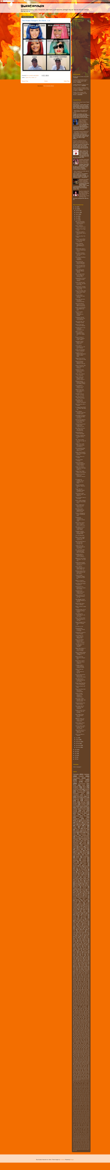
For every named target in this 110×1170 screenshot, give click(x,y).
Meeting (74, 1097)
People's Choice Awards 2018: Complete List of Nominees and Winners (80, 93)
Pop (80, 952)
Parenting (75, 1002)
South (86, 984)
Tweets (87, 1031)
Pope (80, 1002)
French (82, 1059)
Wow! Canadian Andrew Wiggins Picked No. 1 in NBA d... (81, 653)
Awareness (76, 799)
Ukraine (76, 1033)
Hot (79, 1120)
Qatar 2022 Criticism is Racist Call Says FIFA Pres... (80, 731)
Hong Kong (75, 1120)
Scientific (86, 983)
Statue (83, 1143)
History (77, 886)
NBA (88, 848)
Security (83, 1102)
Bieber (74, 1008)
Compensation (75, 1084)
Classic (86, 1111)
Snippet (86, 1142)
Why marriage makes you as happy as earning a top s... (80, 275)
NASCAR (86, 1127)
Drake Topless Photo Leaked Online (80, 723)
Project (87, 1028)
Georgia (74, 1061)
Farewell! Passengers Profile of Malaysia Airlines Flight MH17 (84, 180)
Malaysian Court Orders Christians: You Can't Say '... (81, 559)
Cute (81, 963)
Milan (74, 1127)
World (85, 875)
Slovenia (87, 1102)
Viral (80, 1019)
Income (80, 1039)
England (75, 1058)
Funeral (86, 1037)
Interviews (75, 843)
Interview (80, 895)
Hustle (74, 1062)
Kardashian (75, 1026)
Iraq (74, 1025)
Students (87, 1003)
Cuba (74, 1036)
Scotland (76, 1072)
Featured (83, 803)
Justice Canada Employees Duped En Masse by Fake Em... (80, 577)
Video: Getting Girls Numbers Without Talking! (80, 271)
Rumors (77, 920)
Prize (83, 1068)
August (77, 739)
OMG (85, 841)
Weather (75, 961)
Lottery (84, 1063)
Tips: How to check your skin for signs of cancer (81, 441)
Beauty (87, 850)
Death (81, 909)
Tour (76, 1005)
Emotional (85, 1057)
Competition (77, 921)
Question (83, 990)
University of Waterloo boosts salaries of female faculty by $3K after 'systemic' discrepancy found (80, 142)
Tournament (83, 916)
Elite (87, 1115)
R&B (78, 1137)
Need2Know (78, 945)
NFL (88, 883)
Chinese (77, 944)
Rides (80, 1071)
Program (86, 1002)
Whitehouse (75, 1006)
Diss (80, 865)
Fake (76, 1037)
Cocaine (80, 1035)
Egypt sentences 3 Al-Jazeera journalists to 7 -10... (80, 596)
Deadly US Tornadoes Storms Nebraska (80, 350)
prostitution (77, 1080)
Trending (75, 839)
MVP (74, 1125)
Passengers (75, 1044)
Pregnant (85, 968)
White (81, 961)
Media (86, 893)
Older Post (66, 81)
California (75, 1053)
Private (78, 1068)
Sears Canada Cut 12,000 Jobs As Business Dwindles (81, 172)
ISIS (81, 893)
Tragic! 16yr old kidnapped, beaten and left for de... (80, 490)
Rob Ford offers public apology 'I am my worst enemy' (80, 727)
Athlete (81, 832)
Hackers (86, 1024)
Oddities (81, 806)
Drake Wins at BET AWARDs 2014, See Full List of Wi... (80, 700)
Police (77, 857)
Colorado (82, 1112)
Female (86, 1058)
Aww (74, 929)
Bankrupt (80, 1110)
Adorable (86, 1049)
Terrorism (86, 799)
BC (82, 955)
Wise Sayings (86, 899)
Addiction (74, 1105)
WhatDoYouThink (83, 897)
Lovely (84, 859)
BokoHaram (81, 978)
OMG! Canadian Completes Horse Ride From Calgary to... (80, 333)
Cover (83, 1008)
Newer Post (25, 81)
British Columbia (83, 876)
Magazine (77, 883)
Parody (82, 1098)
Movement (77, 1064)
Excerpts (80, 957)
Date (87, 1114)
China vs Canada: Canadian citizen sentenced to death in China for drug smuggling (81, 89)
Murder (74, 941)
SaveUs (84, 843)
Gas (79, 1091)
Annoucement (84, 1007)
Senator (88, 1140)
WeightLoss (83, 1104)
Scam (74, 1102)
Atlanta (78, 1107)
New (84, 788)
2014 (76, 208)
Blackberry (79, 1081)
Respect (74, 1046)
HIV (82, 1091)
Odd (86, 941)
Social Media (85, 811)
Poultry (74, 1135)
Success (79, 1103)
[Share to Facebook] (46, 75)
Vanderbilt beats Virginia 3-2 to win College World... (80, 592)
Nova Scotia (78, 1015)
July (77, 737)
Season (81, 1072)
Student (74, 986)
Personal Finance (77, 902)
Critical (76, 1056)
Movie (85, 940)
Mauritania (81, 1126)
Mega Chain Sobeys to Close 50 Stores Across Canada (80, 649)
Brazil (86, 996)
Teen (82, 954)
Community (75, 1055)
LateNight (75, 889)
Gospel (81, 1119)
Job (88, 944)
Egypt (76, 973)
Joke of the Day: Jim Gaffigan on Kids (80, 322)
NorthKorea (75, 1027)
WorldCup (75, 842)
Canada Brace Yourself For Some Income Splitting (80, 279)
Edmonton (75, 964)
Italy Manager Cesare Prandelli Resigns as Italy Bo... (81, 600)
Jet (87, 1025)
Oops (86, 872)
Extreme (87, 927)
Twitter (74, 913)
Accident (77, 971)
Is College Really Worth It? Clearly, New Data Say (81, 408)
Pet (78, 1067)
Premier (86, 1135)
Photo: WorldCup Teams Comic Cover (80, 226)
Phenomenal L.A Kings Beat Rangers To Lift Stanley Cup (81, 288)
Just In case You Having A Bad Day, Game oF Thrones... (80, 262)
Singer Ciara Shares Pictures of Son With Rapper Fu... (81, 468)
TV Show (86, 795)
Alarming (83, 809)
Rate (84, 1137)
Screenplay (78, 1102)
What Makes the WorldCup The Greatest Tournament (81, 401)
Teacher (78, 1030)
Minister (74, 981)
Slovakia (81, 1142)
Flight (74, 1059)
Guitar (83, 1061)
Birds (74, 1020)
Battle (77, 856)
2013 (76, 207)
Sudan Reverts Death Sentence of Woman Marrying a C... (80, 563)
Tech (78, 807)
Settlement (81, 1141)
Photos (81, 894)
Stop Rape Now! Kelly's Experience (81, 584)
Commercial (85, 1054)
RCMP (85, 952)
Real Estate (75, 954)
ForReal (74, 922)
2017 (76, 753)
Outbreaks (85, 975)
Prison (79, 969)
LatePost (83, 965)
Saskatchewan (79, 928)
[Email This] (42, 75)
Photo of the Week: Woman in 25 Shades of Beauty (80, 641)
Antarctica (75, 1106)
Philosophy (82, 1044)
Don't (74, 806)
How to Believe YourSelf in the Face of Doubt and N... (80, 412)
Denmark (74, 1115)
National (87, 1014)
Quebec (84, 877)
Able (81, 884)
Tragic (74, 827)
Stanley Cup (86, 1017)
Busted (81, 824)
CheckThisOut (77, 855)
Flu (78, 1059)
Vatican (81, 1148)
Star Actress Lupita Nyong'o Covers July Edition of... (81, 494)
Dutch (84, 1115)
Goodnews (83, 862)
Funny (78, 797)
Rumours (81, 904)
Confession (87, 1055)
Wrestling (75, 1049)
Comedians (86, 884)
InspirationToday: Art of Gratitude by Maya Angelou (81, 610)
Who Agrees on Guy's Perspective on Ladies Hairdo (80, 528)
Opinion (87, 855)
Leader (78, 1000)
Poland (86, 1099)
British (85, 923)
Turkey (83, 1103)
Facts (76, 1024)
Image (78, 1062)
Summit (86, 1144)
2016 (76, 751)
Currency (79, 1114)
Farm (82, 1089)
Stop (83, 1003)
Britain (83, 1052)
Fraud (76, 882)
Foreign (74, 1010)
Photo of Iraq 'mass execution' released (80, 325)
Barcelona (86, 1080)
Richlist (86, 1016)
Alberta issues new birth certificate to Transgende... (80, 390)
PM (86, 966)
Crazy (84, 842)
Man (83, 935)
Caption (83, 972)
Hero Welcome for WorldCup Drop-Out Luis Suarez (80, 680)
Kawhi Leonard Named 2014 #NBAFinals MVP (80, 309)
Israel (86, 1039)
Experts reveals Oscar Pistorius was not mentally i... (80, 711)
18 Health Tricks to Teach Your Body (80, 394)
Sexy (76, 1029)
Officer (76, 936)
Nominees (75, 982)
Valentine (75, 1019)
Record (77, 852)
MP (88, 1063)
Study (74, 970)
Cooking (86, 1113)
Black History (76, 996)
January (78, 210)
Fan (79, 1089)
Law (88, 965)
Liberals (81, 1012)
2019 (76, 757)
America (75, 908)
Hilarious (84, 864)
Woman (84, 911)
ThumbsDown (85, 839)
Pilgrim (80, 1133)
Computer (81, 1084)
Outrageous (76, 818)
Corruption (75, 1114)
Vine (81, 1048)
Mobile (88, 1000)
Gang (75, 1091)
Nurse (88, 1027)
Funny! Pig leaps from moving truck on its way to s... (80, 266)
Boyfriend (79, 1020)
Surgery (85, 977)
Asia (84, 810)
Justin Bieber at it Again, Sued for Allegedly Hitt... (79, 636)
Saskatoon (75, 1017)
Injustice (87, 1092)
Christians (82, 1021)
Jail (82, 1062)
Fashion (83, 804)
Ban (78, 929)
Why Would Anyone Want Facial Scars (80, 397)
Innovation (75, 912)
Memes (82, 878)
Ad (83, 1019)
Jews (85, 1121)
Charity (79, 1008)
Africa (84, 786)
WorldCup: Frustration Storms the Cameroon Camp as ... (80, 476)
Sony (82, 984)
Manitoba (81, 905)
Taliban (76, 1018)
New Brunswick (83, 981)
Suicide (80, 970)
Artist (74, 1107)
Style (78, 1144)
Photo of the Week (77, 866)
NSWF (74, 1128)
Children (81, 956)
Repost (74, 870)
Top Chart (79, 790)
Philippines (77, 990)
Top (74, 871)
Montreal (75, 894)
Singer (88, 885)
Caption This (28, 77)
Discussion (81, 919)
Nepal (79, 1128)
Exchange (81, 1058)
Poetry (82, 936)
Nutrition (80, 941)
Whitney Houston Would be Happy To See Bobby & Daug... (81, 382)
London (82, 980)
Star (86, 912)
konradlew (62, 1159)
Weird (78, 1149)
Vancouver (84, 886)
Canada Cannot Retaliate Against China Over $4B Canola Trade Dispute (80, 81)
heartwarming (86, 1078)
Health (87, 782)
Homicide (86, 1091)
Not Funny (80, 872)
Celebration (86, 856)
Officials (81, 1065)
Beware (85, 900)
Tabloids (84, 852)
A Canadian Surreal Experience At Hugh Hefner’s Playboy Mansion (81, 132)
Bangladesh (75, 1110)
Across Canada (77, 789)
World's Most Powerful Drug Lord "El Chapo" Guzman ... (81, 453)
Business (75, 909)
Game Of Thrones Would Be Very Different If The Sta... (81, 362)
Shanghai (86, 1141)
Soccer (87, 818)
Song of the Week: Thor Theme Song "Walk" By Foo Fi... (81, 292)
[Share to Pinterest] (48, 75)
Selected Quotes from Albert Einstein (80, 703)
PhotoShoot (75, 911)
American (87, 961)
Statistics (87, 866)
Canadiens (86, 1082)
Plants (74, 1134)
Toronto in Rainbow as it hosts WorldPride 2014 (80, 514)
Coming (87, 1112)
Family (75, 804)
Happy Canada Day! (83, 150)
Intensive (75, 1121)
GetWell (87, 1010)
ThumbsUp (76, 863)
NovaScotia (82, 1027)
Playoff (82, 1099)
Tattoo (84, 1047)
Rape (74, 1003)
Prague (78, 1135)
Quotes (76, 885)
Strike (87, 1143)
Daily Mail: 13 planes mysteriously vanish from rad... (80, 254)
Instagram (84, 901)
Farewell (81, 848)
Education (75, 873)
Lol (35, 77)
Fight (78, 997)
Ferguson (83, 944)
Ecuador (74, 1088)
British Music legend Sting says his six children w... (80, 662)
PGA (86, 1065)
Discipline (79, 1115)
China (77, 938)
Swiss (79, 1145)
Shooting (79, 1003)
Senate (84, 1140)
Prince (74, 969)
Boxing (85, 934)
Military (78, 841)
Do (86, 956)
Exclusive (75, 864)
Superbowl (87, 970)
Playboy (82, 1067)
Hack (81, 998)
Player (86, 982)
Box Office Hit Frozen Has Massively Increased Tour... (80, 429)
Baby (74, 925)
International (76, 831)
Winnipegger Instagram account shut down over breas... (80, 416)
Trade (86, 992)
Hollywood (76, 845)
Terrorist (81, 959)
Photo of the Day (76, 1099)
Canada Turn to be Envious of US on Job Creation (80, 371)
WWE (81, 1005)
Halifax (86, 998)
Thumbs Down (76, 948)
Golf (80, 988)
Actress (74, 898)
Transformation (85, 1075)
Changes (85, 962)
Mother (74, 926)
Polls (78, 1134)
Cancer (74, 943)
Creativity (85, 921)
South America (83, 915)
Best (88, 1034)
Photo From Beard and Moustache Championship (80, 690)
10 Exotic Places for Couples (80, 457)
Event (87, 1088)
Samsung (80, 1046)
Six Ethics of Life (79, 626)
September (78, 741)
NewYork (85, 974)
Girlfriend (82, 964)
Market (83, 929)
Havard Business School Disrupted (80, 433)
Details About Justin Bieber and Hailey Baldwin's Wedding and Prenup (80, 111)
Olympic (77, 966)
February (78, 212)
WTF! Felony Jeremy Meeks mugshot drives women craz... (81, 524)
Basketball (78, 900)
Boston (83, 1081)
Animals (83, 827)
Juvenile (75, 859)
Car (74, 935)
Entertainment (81, 792)
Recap (86, 1045)
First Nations (79, 1009)
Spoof (74, 1030)
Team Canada (80, 992)
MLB (78, 1096)
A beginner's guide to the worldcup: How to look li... (81, 233)
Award (77, 955)
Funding (82, 997)
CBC (75, 1082)
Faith (85, 822)
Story (85, 947)
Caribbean (75, 1083)
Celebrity (87, 978)
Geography (75, 1038)
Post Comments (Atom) (49, 85)
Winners (78, 993)
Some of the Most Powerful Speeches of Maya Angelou (80, 463)
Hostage (79, 1092)
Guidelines (86, 1119)
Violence (81, 891)
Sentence (75, 959)
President (85, 914)
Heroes (74, 940)
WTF (74, 862)
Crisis (81, 780)
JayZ (82, 1121)
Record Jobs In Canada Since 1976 (80, 76)
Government (80, 796)
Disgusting (84, 938)
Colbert (74, 1112)
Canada (76, 774)
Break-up (86, 987)
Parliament (84, 1043)
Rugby (75, 1140)
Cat (80, 1083)
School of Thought (83, 870)
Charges (87, 943)
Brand (80, 987)
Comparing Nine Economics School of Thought (80, 629)
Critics (81, 1056)
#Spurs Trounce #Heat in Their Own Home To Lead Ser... (80, 240)
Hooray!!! (75, 989)
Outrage (77, 1043)
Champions (80, 943)
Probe (86, 1068)
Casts (83, 1111)
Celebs (32, 77)
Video (83, 785)
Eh (87, 1008)
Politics (78, 836)
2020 (76, 759)
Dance (79, 1057)
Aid (77, 1034)
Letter (86, 1040)
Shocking (85, 991)
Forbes (86, 1009)
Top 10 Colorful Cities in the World (81, 498)
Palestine (75, 1066)
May (77, 218)
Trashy (81, 937)
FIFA (74, 997)
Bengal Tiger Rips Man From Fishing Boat (80, 684)
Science (75, 915)
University (85, 948)
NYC (86, 958)
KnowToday (86, 1062)
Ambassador (75, 1007)
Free (85, 1090)
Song (78, 984)
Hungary (83, 1120)
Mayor (86, 1026)
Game (86, 957)
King (81, 1026)
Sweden (74, 1145)
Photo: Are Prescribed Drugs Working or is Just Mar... (80, 619)
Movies (83, 883)
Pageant (85, 1015)
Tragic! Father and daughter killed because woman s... (80, 378)
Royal (80, 983)
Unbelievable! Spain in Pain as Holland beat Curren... (81, 250)
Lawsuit (87, 882)
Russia (74, 947)
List (81, 907)
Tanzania (79, 1047)
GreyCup (81, 1038)
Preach (82, 1135)
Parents (80, 1066)
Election (85, 865)
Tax (81, 1018)
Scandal (87, 789)
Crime (86, 905)
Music (84, 797)
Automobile (84, 908)
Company (75, 963)
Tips (77, 820)
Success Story (76, 875)
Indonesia (80, 999)
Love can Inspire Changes (79, 460)
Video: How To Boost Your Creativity (80, 374)
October (78, 743)
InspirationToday (77, 850)
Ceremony (81, 1053)
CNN (88, 1020)
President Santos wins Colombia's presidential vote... (80, 329)
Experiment (75, 1089)
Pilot (87, 1133)
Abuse (86, 1033)
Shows (80, 1029)
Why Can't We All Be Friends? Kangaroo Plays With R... (80, 223)
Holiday (85, 988)
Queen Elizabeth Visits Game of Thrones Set (80, 623)
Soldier (74, 1143)
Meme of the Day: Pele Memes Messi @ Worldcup (81, 366)
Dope (81, 873)
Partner (86, 1098)
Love (77, 838)
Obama (74, 975)
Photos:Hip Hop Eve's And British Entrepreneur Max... (80, 300)
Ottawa (78, 849)
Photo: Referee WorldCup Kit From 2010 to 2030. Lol (80, 568)
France (81, 1090)
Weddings (75, 949)
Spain (75, 1103)
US (88, 778)
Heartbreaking (83, 922)
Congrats (75, 880)
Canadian (76, 778)
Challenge (85, 1083)
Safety (88, 1071)
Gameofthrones (81, 1010)
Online (82, 966)
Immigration (75, 878)
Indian (84, 1092)
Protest (87, 878)
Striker (74, 1144)
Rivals (76, 884)
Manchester (85, 1125)
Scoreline (85, 969)
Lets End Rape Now (80, 535)
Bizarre (84, 887)
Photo (74, 785)
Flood (77, 1090)
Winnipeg (75, 860)
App (80, 1034)
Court (74, 824)
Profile (78, 1136)
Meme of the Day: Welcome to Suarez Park (80, 658)
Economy (83, 834)
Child (88, 972)
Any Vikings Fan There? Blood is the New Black (80, 615)
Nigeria (86, 1001)
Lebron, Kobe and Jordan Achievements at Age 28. (80, 671)
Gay (85, 849)
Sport (75, 782)
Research (75, 865)
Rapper (77, 890)
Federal (79, 933)
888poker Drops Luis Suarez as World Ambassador (80, 720)
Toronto (75, 810)
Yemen (82, 1149)
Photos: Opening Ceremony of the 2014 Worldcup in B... (80, 245)
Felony (75, 1118)
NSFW (83, 1014)
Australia (85, 942)
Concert (81, 1055)
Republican (75, 1071)
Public (82, 1045)
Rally (86, 895)
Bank (86, 986)
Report (85, 945)
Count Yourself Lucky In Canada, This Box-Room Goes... (81, 283)
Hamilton (75, 1039)
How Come (80, 813)
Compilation (84, 892)
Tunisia (74, 1148)
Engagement (86, 1036)
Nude (74, 934)
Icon (88, 913)
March (77, 214)
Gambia (84, 1118)
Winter (86, 1048)
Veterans (75, 1077)
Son (80, 947)
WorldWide (84, 838)
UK (78, 800)
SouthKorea (80, 1073)
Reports (81, 817)
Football (87, 880)
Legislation (75, 907)
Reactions (75, 983)
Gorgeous (76, 1119)
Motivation (86, 816)
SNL (84, 1071)
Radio (81, 1137)
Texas (88, 1074)
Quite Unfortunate (81, 829)
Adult (74, 1034)
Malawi (79, 1125)
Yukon (85, 1149)
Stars (80, 1074)
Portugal (86, 1134)
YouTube (80, 1049)
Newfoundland (86, 989)
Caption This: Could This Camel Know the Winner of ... (80, 445)
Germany (87, 997)
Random (77, 879)
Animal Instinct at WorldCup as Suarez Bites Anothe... (81, 588)
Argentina (86, 1106)
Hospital (74, 999)
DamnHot (87, 949)
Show (74, 984)
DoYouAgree (75, 877)
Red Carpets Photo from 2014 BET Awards (80, 715)
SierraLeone (75, 1142)
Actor (76, 927)
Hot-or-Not (75, 893)
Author (84, 1034)
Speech (86, 1046)
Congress (86, 1035)
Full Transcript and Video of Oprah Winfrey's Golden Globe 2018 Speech (83, 121)
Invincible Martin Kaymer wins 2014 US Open (80, 296)
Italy (74, 1000)
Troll (86, 928)
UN (73, 993)
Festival (85, 951)
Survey (74, 1047)
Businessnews (76, 918)
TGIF (84, 1074)
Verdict (75, 853)
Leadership (76, 1095)
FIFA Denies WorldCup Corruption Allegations (80, 258)
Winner (80, 986)
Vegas (86, 1076)
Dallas (74, 1057)
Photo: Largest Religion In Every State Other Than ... (81, 501)
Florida (82, 979)
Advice (80, 1105)
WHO (74, 1104)
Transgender (82, 1031)
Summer (82, 1144)
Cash (79, 1111)
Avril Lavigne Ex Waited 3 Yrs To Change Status (80, 386)
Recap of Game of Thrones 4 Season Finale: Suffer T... (80, 338)
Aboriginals (84, 1006)
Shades (86, 1072)
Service (76, 1141)
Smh (74, 1073)
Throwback (75, 1031)
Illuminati (87, 1120)
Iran (79, 1121)
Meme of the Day (76, 1014)
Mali (87, 1096)
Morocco (77, 1127)
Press (74, 923)
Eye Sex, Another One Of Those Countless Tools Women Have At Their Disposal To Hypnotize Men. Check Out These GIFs (84, 194)
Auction (82, 1107)
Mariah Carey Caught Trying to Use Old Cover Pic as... (80, 538)
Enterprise (82, 973)
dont (87, 1104)
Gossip (81, 882)
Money (87, 935)
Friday (88, 1090)
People (74, 1067)
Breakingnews (76, 899)
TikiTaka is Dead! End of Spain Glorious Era (80, 436)
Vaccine (76, 1048)
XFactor (74, 1078)
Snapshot (75, 786)
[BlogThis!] (44, 75)
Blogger (72, 1159)
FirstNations (80, 1037)
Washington (81, 1077)
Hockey (74, 876)
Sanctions (79, 1140)
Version (87, 1103)
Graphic (80, 1024)
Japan (83, 1025)
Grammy (76, 998)
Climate (76, 1054)
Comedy (75, 988)
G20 (87, 1059)
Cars (76, 1035)
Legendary (82, 1095)
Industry (80, 989)
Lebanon (76, 1063)
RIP (88, 796)
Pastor (86, 1066)
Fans (88, 973)
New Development (83, 869)
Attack (84, 898)
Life (78, 980)
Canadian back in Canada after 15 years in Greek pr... (80, 555)
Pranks (74, 977)
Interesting (76, 816)
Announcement (85, 821)
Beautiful (87, 971)
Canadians (76, 795)
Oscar (79, 975)
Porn (87, 1067)
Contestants (81, 1113)
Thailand (86, 1145)
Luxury (74, 1096)
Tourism (75, 897)
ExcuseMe (86, 836)
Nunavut (80, 1129)
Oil (73, 942)
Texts (82, 1145)
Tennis (79, 923)
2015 (76, 749)
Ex (73, 1009)
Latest (87, 1122)
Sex (88, 806)
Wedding (87, 891)
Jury (88, 964)
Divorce (74, 951)
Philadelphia (75, 1133)
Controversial (81, 783)
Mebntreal (86, 1126)
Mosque (82, 1127)
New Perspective (78, 1001)
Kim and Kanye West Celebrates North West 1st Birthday (80, 551)
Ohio (74, 1098)
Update (86, 774)
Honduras (74, 1092)
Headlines (76, 788)
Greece (81, 1011)
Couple (83, 890)
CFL (87, 1052)
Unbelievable (85, 835)
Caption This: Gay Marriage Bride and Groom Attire (80, 547)
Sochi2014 (85, 1029)
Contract (86, 1084)
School (79, 934)
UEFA (78, 1148)
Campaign (78, 825)
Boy (79, 1052)
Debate (85, 863)
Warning (74, 1149)
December (78, 747)
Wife (81, 949)
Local (87, 1095)
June (77, 219)
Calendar (80, 1082)
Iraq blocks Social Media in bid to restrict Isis (79, 342)
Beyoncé (77, 972)
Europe (75, 803)
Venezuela (86, 1148)
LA (83, 1040)
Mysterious (81, 930)
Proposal (75, 1016)
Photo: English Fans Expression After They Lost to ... (80, 506)
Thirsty (74, 916)
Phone (76, 1028)
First (84, 913)
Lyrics (86, 980)
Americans (85, 1105)
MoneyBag (86, 828)
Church (87, 1021)
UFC (88, 1047)
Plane (79, 968)
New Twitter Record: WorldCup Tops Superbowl (80, 707)
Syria (74, 992)
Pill (83, 1133)
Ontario (84, 860)
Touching (75, 821)
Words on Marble (80, 868)
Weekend (78, 1104)
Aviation (77, 892)
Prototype (87, 1136)
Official (87, 1097)
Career (79, 871)
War (86, 959)
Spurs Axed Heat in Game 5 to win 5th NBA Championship (80, 304)
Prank (74, 1068)
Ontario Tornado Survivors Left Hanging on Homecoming (79, 695)
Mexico (83, 1000)
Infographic (77, 914)
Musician (80, 958)
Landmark (85, 906)
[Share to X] (45, 75)
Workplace (85, 993)
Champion (84, 879)
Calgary (85, 918)
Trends (87, 954)
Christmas (87, 920)
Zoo (88, 1149)
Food (87, 979)
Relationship (81, 932)
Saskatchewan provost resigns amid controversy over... (80, 425)
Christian (87, 1053)
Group (86, 1038)
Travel (86, 1018)
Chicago (76, 1021)
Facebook (77, 979)
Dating (87, 824)
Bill (87, 1019)
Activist (82, 1080)
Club (80, 1054)
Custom (86, 1056)
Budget (84, 1020)
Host (87, 1011)
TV (81, 920)
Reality (81, 912)
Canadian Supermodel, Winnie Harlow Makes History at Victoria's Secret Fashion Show (84, 161)
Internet (85, 925)
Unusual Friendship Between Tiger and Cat (80, 486)
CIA (75, 1111)
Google (76, 1011)
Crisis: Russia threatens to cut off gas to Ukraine (80, 346)
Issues (74, 980)
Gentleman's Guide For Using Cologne (80, 633)
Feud (74, 1090)
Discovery (78, 822)
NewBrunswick (85, 1128)
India (74, 958)
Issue (85, 933)
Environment (81, 1088)
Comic (79, 913)
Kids (80, 1040)
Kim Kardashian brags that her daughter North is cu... (80, 449)
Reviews (82, 885)
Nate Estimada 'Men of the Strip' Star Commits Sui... (80, 542)
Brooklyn (87, 1110)
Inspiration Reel (78, 793)
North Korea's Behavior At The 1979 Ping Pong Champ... (80, 421)
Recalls (88, 1137)
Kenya (76, 965)
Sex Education (78, 991)
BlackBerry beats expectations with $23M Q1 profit (80, 510)
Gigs (78, 935)
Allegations (75, 887)
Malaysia (82, 1096)
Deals (84, 857)
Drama (85, 963)
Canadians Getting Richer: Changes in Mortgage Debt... (80, 532)
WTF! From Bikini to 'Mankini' (80, 735)
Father (80, 951)
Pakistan (81, 982)
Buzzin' (81, 846)
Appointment (80, 1106)
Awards (75, 811)
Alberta (81, 880)
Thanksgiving (77, 1075)
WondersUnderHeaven (84, 926)
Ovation (78, 1098)
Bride (84, 1110)
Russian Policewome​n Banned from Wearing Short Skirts (81, 676)
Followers (79, 1118)
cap (75, 1150)
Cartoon (74, 919)
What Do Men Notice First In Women (80, 604)
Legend (75, 835)
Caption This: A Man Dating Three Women (81, 472)
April (77, 216)
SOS (83, 814)
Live (81, 1063)
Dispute (85, 950)
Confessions (75, 1113)
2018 (76, 755)
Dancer (84, 1114)
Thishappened (85, 1030)
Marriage (83, 802)
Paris (88, 919)
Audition (86, 1107)
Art (79, 908)
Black (79, 925)
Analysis (87, 937)
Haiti (87, 1061)
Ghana (88, 1118)
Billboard (74, 1081)
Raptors (80, 1016)
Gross (79, 1061)
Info (86, 909)
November (78, 745)
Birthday (74, 978)
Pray (79, 942)
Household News (77, 906)
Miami (79, 1097)
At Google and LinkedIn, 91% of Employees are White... (80, 481)
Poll (80, 1028)
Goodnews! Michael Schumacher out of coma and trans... (80, 318)
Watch (81, 1033)
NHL (86, 907)
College (78, 1112)
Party (74, 968)
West (86, 1005)
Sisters (80, 1017)
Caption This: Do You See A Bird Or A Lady (81, 359)
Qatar (75, 1137)
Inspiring (86, 999)
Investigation (75, 1012)
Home (46, 81)
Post (83, 1028)
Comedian (75, 901)
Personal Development (84, 889)
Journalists (81, 1122)
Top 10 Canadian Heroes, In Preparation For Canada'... (79, 313)
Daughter (78, 950)
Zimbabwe (80, 1078)
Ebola (86, 873)
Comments (83, 853)
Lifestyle (75, 809)
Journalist (75, 1040)
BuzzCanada (32, 6)
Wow (84, 807)
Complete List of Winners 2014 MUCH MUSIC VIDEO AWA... (81, 354)
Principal (74, 1136)
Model (80, 940)
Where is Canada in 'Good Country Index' (81, 581)
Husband (77, 974)
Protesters (82, 1136)
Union (80, 1076)
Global (84, 820)
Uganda (74, 1076)
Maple (86, 1012)
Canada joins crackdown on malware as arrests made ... (80, 519)
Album (82, 971)
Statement (79, 1143)
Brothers (87, 1081)
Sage (80, 977)
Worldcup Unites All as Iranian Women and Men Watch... (80, 572)
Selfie (88, 990)
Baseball (75, 987)
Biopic (76, 1052)
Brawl (82, 996)
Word (87, 1077)
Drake (74, 957)
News (87, 790)
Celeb (81, 927)
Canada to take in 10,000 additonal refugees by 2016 (80, 666)
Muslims (82, 1097)
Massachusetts (75, 1126)
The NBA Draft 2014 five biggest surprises (80, 645)
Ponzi (82, 1134)
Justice (74, 952)
